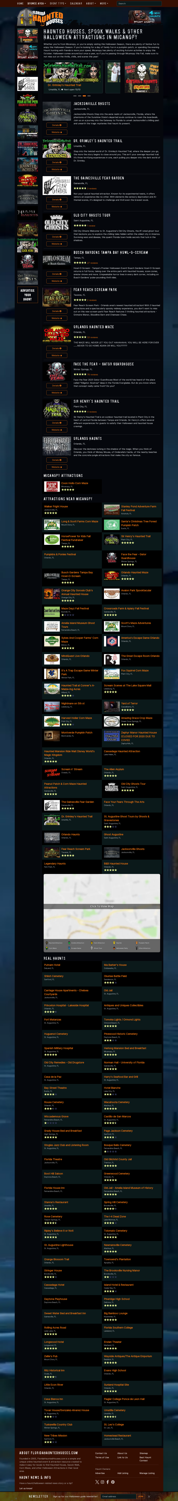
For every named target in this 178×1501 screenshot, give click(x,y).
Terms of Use (102, 1457)
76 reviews (92, 374)
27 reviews (92, 263)
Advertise (100, 1473)
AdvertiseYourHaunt (28, 295)
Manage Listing (147, 1473)
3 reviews (92, 188)
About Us (122, 1453)
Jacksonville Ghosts (92, 103)
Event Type (57, 3)
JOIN (140, 1496)
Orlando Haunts (88, 438)
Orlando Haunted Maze (82, 85)
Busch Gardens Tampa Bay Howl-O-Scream (111, 252)
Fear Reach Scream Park (95, 289)
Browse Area (36, 3)
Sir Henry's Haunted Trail (96, 401)
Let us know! (25, 1488)
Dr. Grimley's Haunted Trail (98, 140)
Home (20, 3)
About (90, 3)
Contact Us (101, 1453)
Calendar (76, 3)
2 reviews (92, 300)
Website (56, 132)
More (103, 3)
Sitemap (144, 1453)
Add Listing (122, 1473)
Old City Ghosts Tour (92, 215)
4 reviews (92, 411)
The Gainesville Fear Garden (99, 178)
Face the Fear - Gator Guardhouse (104, 364)
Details (56, 125)
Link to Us (122, 1457)
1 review (91, 225)
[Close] (149, 1496)
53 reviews (92, 337)
